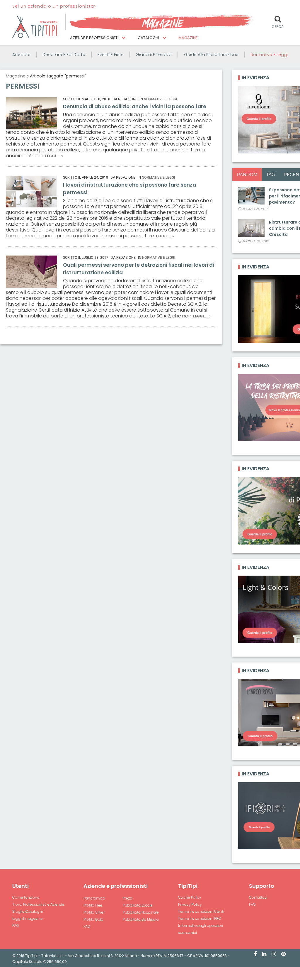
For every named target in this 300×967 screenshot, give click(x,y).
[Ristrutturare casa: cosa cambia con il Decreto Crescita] (251, 228)
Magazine (188, 37)
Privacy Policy (190, 904)
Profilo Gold (93, 919)
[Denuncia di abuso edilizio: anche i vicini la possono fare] (31, 113)
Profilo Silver (94, 912)
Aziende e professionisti (94, 37)
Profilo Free (92, 905)
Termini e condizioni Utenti (201, 911)
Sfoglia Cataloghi (27, 911)
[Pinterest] (283, 954)
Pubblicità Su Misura (141, 919)
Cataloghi (149, 37)
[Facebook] (255, 954)
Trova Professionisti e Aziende (38, 904)
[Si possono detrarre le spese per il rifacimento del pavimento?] (251, 195)
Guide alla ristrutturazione (211, 55)
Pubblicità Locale (138, 905)
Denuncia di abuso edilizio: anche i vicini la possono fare (134, 106)
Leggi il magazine (27, 918)
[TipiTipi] (34, 26)
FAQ (15, 925)
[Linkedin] (264, 954)
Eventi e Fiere (111, 55)
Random (247, 174)
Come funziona (26, 897)
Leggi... (52, 155)
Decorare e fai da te (63, 55)
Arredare (21, 55)
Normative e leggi (269, 55)
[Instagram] (274, 954)
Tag (270, 174)
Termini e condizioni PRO (199, 918)
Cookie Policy (189, 897)
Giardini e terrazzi (154, 55)
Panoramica (94, 898)
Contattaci (258, 897)
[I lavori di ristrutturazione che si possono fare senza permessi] (31, 191)
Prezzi (127, 898)
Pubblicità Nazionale (141, 912)
